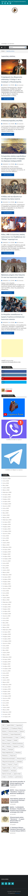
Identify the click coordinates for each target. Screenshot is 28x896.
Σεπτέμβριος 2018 (7, 696)
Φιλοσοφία (13, 770)
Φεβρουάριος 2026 (7, 492)
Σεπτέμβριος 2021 (7, 613)
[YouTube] (8, 3)
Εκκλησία (9, 740)
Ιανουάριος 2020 (7, 659)
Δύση (3, 740)
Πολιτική (10, 764)
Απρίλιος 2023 (6, 570)
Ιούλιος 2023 (6, 563)
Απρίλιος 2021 (6, 625)
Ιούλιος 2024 (6, 535)
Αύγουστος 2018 (6, 698)
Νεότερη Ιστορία (21, 758)
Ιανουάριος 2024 (6, 549)
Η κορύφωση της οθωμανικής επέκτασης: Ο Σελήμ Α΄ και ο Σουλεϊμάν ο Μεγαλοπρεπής (11, 79)
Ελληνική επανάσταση (17, 743)
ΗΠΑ (3, 746)
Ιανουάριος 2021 (6, 632)
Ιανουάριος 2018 (6, 714)
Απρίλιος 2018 (6, 707)
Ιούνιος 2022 (6, 593)
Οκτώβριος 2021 (6, 611)
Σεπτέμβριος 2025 (7, 503)
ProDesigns (17, 893)
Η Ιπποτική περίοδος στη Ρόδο (12, 121)
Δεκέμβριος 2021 (7, 606)
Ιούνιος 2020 (6, 648)
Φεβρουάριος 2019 (7, 684)
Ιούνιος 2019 (6, 675)
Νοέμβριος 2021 (6, 609)
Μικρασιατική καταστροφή (8, 758)
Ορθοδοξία (19, 761)
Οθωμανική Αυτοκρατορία (8, 761)
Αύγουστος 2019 (6, 670)
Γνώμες (17, 737)
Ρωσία (15, 764)
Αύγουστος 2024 (6, 533)
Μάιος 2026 (5, 485)
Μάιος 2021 (5, 622)
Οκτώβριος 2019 (6, 666)
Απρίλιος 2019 (6, 680)
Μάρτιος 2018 (6, 709)
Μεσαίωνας (5, 755)
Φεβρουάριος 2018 (7, 712)
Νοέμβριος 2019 (6, 664)
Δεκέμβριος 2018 (7, 689)
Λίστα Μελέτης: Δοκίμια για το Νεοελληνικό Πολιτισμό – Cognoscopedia (17, 800)
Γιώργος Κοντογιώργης (7, 737)
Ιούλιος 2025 (6, 508)
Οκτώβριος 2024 (6, 529)
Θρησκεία (15, 746)
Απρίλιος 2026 (6, 487)
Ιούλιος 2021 (6, 618)
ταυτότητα (10, 776)
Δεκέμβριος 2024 (7, 524)
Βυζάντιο (4, 731)
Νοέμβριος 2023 (6, 554)
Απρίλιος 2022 (6, 597)
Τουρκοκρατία (5, 770)
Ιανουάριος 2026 (6, 494)
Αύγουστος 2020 (7, 643)
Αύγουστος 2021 (6, 616)
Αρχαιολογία (19, 725)
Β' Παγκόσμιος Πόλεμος (16, 728)
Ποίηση (4, 764)
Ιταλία (21, 746)
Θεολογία (9, 746)
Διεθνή (22, 737)
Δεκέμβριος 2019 (7, 661)
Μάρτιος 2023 (6, 572)
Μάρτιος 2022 (6, 600)
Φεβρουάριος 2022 (7, 602)
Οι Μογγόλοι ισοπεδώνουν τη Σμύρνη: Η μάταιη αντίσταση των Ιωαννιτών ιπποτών (12, 317)
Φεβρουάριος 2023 (7, 574)
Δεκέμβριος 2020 (7, 634)
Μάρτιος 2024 (6, 545)
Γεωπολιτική (5, 734)
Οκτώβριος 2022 (6, 584)
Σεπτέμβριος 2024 (7, 531)
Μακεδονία (18, 752)
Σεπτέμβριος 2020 (7, 641)
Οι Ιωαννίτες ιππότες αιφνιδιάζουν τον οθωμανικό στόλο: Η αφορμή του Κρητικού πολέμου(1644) (13, 158)
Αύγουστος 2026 (6, 478)
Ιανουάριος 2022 (6, 604)
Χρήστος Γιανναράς (6, 773)
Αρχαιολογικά (5, 728)
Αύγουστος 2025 (6, 506)
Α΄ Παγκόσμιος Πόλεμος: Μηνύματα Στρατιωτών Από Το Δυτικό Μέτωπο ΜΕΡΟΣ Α (17, 829)
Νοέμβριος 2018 (6, 691)
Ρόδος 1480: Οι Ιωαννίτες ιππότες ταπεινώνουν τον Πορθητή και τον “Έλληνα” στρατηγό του (13, 237)
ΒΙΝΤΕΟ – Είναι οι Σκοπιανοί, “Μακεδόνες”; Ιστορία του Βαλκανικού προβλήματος (18, 791)
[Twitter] (10, 3)
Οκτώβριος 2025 (6, 501)
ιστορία (4, 776)
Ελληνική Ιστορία (6, 743)
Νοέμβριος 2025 (6, 499)
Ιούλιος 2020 (6, 645)
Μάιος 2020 (5, 650)
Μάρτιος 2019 (6, 682)
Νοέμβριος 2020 (6, 636)
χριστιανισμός (18, 776)
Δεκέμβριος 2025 (7, 497)
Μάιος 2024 (5, 540)
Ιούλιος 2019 (6, 673)
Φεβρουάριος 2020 (7, 657)
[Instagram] (5, 3)
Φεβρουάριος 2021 (7, 629)
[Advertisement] (14, 28)
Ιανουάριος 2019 (6, 687)
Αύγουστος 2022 (6, 588)
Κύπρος (4, 749)
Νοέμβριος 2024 (6, 526)
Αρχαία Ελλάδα (10, 725)
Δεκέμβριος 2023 (7, 551)
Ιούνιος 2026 (6, 483)
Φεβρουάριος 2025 (7, 519)
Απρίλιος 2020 (6, 652)
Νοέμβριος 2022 (6, 581)
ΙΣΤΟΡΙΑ (12, 85)
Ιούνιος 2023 (6, 565)
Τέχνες (14, 767)
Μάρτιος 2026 (6, 490)
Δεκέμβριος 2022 (7, 579)
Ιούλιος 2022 (6, 590)
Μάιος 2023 (5, 567)
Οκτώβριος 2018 (6, 693)
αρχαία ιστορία (17, 773)
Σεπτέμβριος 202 (6, 716)
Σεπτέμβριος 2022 (7, 586)
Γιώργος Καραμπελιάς (15, 734)
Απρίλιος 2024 (6, 542)
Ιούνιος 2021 (6, 620)
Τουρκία (20, 767)
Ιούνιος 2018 (6, 703)
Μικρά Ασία (13, 755)
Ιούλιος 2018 (6, 700)
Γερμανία (22, 731)
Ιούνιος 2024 (6, 538)
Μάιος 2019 (5, 677)
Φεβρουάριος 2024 (7, 547)
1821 (3, 725)
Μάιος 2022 (5, 595)
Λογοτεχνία (10, 749)
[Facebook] (2, 3)
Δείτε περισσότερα (8, 98)
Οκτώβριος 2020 (7, 638)
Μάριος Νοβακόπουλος (7, 752)
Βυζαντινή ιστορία (13, 731)
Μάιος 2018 (5, 705)
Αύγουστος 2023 (6, 561)
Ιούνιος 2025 (6, 510)
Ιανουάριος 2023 (6, 577)
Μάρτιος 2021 (6, 627)
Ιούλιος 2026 (6, 481)
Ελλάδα (15, 740)
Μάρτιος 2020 (6, 654)
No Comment (20, 85)
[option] (17, 1)
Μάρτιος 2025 (6, 517)
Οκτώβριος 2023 (6, 556)
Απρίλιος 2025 (6, 515)
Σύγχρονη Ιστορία (6, 767)
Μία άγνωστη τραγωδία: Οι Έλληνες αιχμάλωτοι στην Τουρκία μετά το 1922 (17, 783)
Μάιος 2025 (5, 513)
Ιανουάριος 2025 (6, 522)
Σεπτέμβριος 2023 (7, 558)
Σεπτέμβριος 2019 (7, 668)
